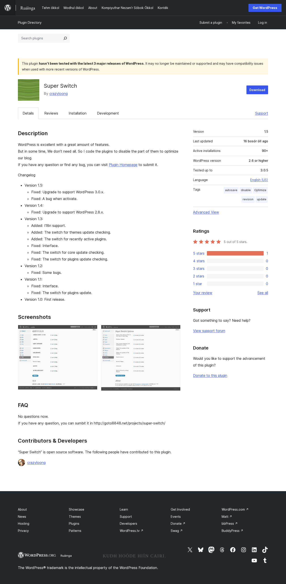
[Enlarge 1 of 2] (91, 331)
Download (257, 90)
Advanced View (206, 212)
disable (246, 190)
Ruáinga (66, 555)
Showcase (76, 509)
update (261, 199)
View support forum (209, 330)
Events (176, 516)
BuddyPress (232, 531)
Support (261, 113)
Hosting (23, 523)
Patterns (75, 531)
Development (108, 113)
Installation (77, 113)
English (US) (259, 180)
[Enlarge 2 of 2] (174, 331)
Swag (177, 531)
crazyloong (58, 93)
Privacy (23, 531)
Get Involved (180, 509)
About (22, 509)
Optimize (260, 190)
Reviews (51, 113)
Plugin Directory (30, 22)
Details (28, 113)
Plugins (74, 523)
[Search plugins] (65, 38)
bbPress (230, 523)
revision (248, 199)
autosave (231, 190)
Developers (128, 523)
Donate (178, 523)
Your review (202, 292)
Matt (227, 516)
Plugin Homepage (123, 164)
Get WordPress (265, 8)
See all (262, 292)
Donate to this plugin (210, 375)
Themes (75, 516)
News (22, 516)
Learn (124, 509)
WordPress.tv (131, 531)
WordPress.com (235, 509)
